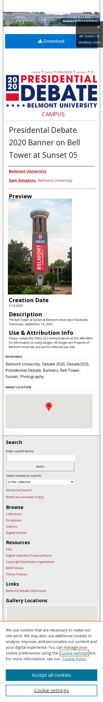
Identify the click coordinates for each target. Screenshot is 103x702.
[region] (51, 661)
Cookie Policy (74, 658)
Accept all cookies (51, 675)
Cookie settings (74, 653)
